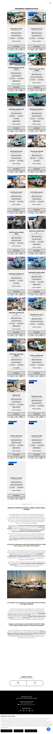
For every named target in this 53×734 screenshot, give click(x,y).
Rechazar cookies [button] (31, 730)
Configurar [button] (18, 730)
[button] (13, 13)
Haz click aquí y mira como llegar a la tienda (26, 698)
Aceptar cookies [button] (6, 730)
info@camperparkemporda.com (27, 704)
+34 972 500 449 (27, 703)
